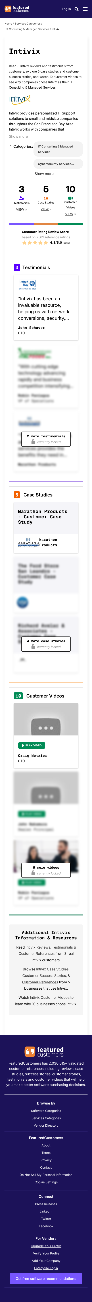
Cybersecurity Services (54, 164)
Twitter (46, 1219)
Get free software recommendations (46, 1278)
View (20, 209)
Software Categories (46, 1111)
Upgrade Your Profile (46, 1246)
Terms (46, 1153)
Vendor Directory (46, 1125)
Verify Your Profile (46, 1253)
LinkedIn (46, 1211)
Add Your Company (46, 1261)
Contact (46, 1167)
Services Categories (27, 23)
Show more (18, 136)
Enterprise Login (46, 1268)
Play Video (33, 745)
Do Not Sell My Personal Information (46, 1175)
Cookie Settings (46, 1182)
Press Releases (46, 1204)
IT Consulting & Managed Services (27, 29)
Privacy (46, 1160)
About (46, 1145)
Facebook (46, 1226)
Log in (66, 9)
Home (8, 23)
